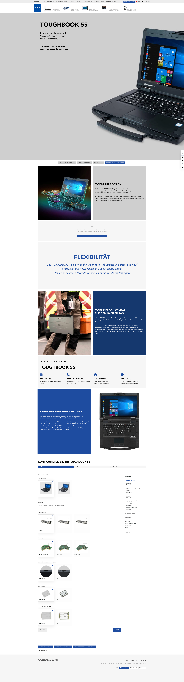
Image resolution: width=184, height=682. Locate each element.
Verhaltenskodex (125, 664)
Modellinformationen (67, 163)
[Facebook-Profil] (141, 660)
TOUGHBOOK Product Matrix (84, 647)
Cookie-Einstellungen (139, 664)
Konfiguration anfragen (115, 163)
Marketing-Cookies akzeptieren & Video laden (92, 236)
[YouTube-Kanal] (145, 660)
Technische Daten (84, 163)
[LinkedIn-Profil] (143, 660)
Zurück (42, 630)
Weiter (117, 630)
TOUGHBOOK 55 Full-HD (63, 647)
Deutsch (148, 1)
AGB (109, 664)
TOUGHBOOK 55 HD (45, 647)
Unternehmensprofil (132, 660)
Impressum (103, 664)
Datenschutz (115, 664)
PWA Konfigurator (129, 1)
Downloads (98, 163)
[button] (136, 497)
